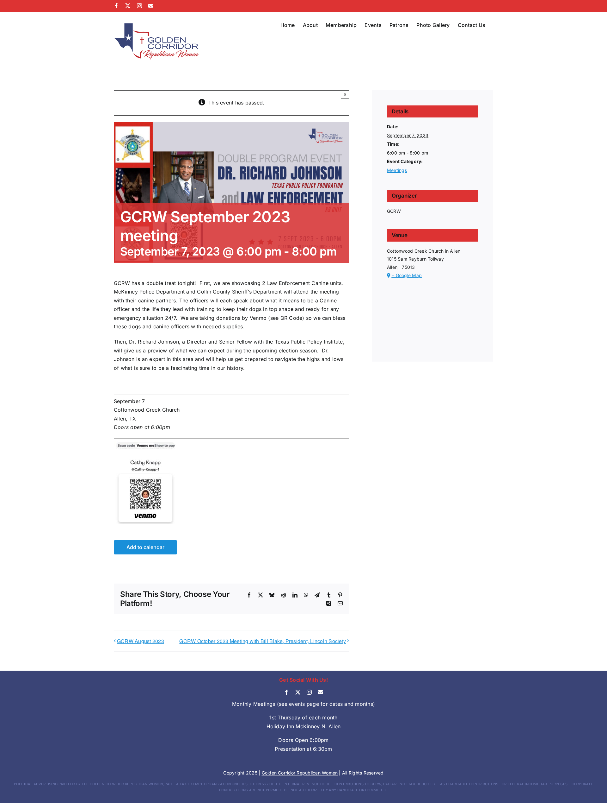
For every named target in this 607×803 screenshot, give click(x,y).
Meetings (397, 170)
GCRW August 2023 (140, 641)
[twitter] (297, 692)
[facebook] (286, 692)
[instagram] (309, 692)
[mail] (320, 692)
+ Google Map (406, 275)
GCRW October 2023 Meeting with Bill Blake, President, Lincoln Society (262, 641)
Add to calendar (145, 547)
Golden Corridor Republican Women (300, 772)
